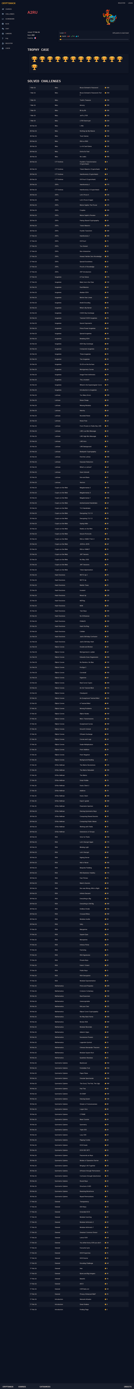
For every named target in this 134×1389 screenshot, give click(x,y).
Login (130, 3)
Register (121, 3)
